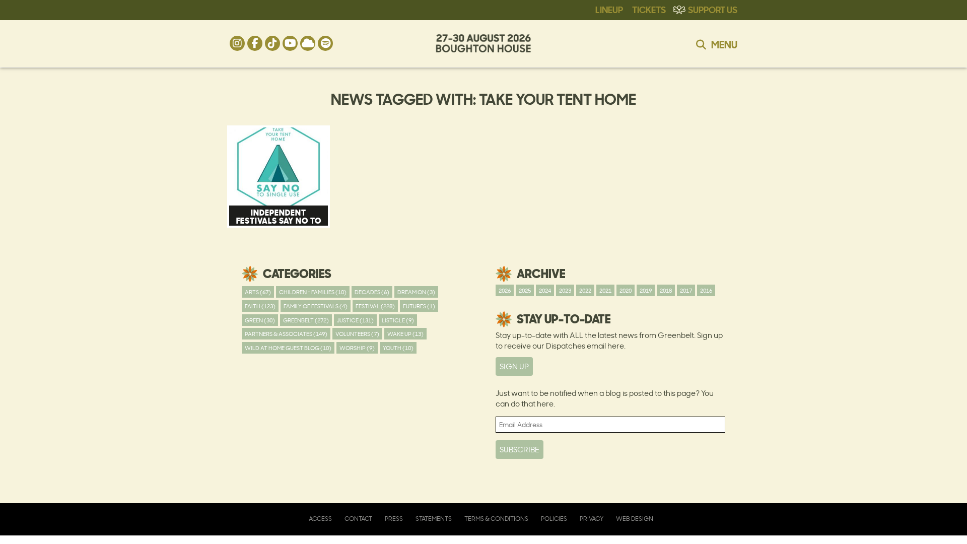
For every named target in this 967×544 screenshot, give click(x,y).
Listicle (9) (398, 320)
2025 (525, 290)
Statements (434, 518)
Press (394, 518)
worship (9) (357, 348)
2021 (605, 290)
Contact (358, 518)
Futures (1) (419, 306)
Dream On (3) (416, 292)
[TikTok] (272, 43)
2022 (585, 290)
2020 (625, 290)
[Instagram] (237, 43)
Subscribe (519, 449)
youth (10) (398, 348)
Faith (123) (260, 306)
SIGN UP (514, 366)
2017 (686, 290)
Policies (554, 518)
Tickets (649, 9)
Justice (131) (355, 320)
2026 (505, 290)
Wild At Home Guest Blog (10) (288, 348)
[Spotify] (325, 43)
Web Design (634, 518)
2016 (706, 290)
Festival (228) (375, 306)
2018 (666, 290)
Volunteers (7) (357, 333)
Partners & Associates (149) (286, 333)
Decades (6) (372, 292)
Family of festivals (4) (316, 306)
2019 (646, 290)
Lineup (609, 9)
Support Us (712, 9)
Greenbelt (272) (306, 320)
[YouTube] (290, 43)
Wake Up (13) (405, 333)
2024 (545, 290)
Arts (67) (258, 292)
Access (320, 518)
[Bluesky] (307, 43)
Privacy (591, 518)
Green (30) (260, 320)
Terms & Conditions (496, 518)
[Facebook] (254, 43)
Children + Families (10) (313, 292)
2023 (565, 290)
